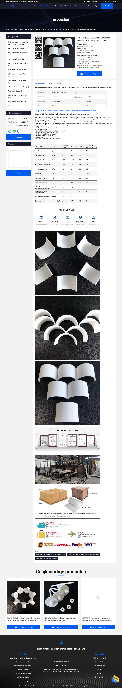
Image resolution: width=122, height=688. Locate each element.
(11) (17, 48)
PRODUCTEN (44, 6)
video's (54, 6)
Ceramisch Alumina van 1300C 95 (46, 558)
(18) (17, 54)
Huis (35, 6)
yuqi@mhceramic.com (92, 1)
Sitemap (99, 673)
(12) (17, 75)
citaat (107, 6)
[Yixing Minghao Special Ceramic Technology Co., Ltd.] (12, 6)
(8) (16, 106)
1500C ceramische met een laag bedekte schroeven (83, 554)
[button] (9, 602)
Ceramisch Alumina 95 (26, 29)
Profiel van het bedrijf (99, 658)
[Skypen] (10, 131)
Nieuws (99, 669)
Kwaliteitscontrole (99, 665)
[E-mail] (18, 131)
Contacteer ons (79, 6)
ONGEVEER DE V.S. (65, 6)
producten (14, 29)
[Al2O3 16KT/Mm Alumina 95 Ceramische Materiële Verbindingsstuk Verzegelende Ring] (61, 597)
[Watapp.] (14, 131)
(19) (16, 59)
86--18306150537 (110, 1)
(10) (18, 43)
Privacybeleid (99, 677)
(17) (18, 64)
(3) (17, 102)
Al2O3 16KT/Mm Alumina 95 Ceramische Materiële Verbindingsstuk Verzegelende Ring (59, 619)
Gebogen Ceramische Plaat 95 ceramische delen (50, 554)
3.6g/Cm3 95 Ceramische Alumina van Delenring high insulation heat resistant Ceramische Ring (98, 619)
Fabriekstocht (99, 662)
